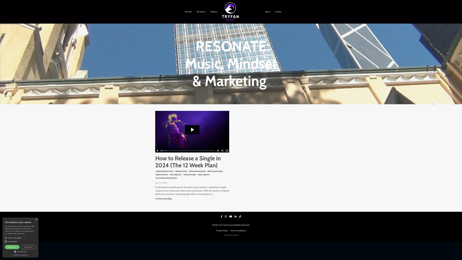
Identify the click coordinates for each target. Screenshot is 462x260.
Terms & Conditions (238, 231)
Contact (278, 12)
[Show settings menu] (222, 151)
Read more (21, 233)
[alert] (20, 238)
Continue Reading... (164, 199)
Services (188, 12)
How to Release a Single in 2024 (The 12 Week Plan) (188, 162)
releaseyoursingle (190, 174)
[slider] (190, 151)
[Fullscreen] (227, 151)
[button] (20, 251)
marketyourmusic (181, 171)
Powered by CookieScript (20, 255)
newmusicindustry (162, 174)
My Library (201, 12)
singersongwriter (204, 174)
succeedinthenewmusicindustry (166, 178)
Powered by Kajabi (231, 235)
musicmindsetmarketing (197, 171)
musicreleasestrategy (215, 171)
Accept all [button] (12, 247)
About (267, 12)
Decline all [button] (28, 247)
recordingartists (175, 174)
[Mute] (217, 151)
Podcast (213, 12)
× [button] (36, 220)
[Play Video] (157, 151)
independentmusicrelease (164, 171)
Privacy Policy (222, 231)
